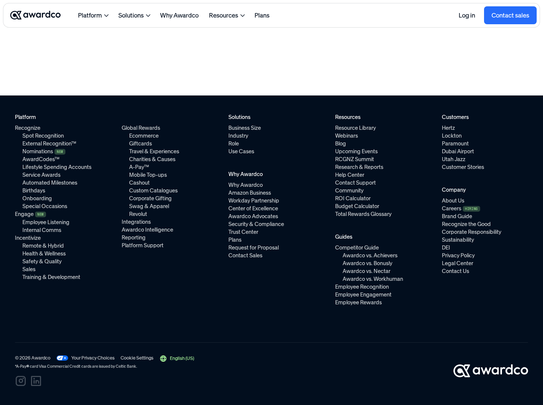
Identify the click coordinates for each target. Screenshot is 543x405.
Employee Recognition (362, 286)
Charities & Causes (152, 159)
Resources (223, 15)
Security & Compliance (256, 224)
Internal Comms (41, 230)
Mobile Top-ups (148, 175)
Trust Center (243, 232)
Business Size (244, 128)
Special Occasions (44, 206)
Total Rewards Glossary (363, 214)
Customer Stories (463, 167)
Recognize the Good (466, 224)
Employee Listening (45, 222)
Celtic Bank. (126, 366)
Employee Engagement (363, 294)
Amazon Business (249, 192)
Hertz (448, 128)
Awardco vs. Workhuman (373, 279)
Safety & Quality (42, 261)
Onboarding (37, 198)
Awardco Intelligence (147, 229)
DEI (446, 247)
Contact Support (355, 182)
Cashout (139, 182)
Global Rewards (141, 128)
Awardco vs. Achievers (370, 255)
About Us (453, 200)
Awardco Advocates (253, 216)
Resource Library (355, 128)
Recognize (27, 128)
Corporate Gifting (150, 198)
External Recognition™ (49, 143)
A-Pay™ (139, 167)
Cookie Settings (137, 358)
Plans (262, 15)
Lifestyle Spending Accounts (56, 167)
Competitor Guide (357, 247)
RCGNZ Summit (354, 159)
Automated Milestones (49, 182)
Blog (340, 143)
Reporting (134, 237)
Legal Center (457, 263)
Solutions (131, 15)
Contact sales (510, 15)
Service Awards (41, 175)
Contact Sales (245, 255)
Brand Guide (457, 216)
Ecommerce (144, 135)
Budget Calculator (357, 206)
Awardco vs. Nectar (366, 271)
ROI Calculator (353, 198)
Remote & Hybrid (43, 245)
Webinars (346, 135)
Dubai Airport (458, 151)
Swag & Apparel (149, 206)
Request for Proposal (253, 247)
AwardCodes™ (40, 159)
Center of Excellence (253, 208)
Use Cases (241, 151)
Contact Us (455, 271)
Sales (28, 269)
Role (233, 143)
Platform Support (142, 245)
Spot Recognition (43, 135)
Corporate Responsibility (471, 232)
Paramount (455, 143)
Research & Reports (359, 167)
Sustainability (458, 239)
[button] (176, 358)
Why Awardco (179, 15)
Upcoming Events (356, 151)
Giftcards (140, 143)
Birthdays (33, 190)
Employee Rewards (358, 302)
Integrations (136, 222)
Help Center (349, 175)
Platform (90, 15)
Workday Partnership (253, 200)
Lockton (452, 135)
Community (349, 190)
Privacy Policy (458, 255)
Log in (467, 15)
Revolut (138, 214)
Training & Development (51, 277)
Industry (238, 135)
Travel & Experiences (154, 151)
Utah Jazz (453, 159)
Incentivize (28, 238)
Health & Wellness (44, 253)
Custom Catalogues (153, 190)
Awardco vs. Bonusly (367, 263)
